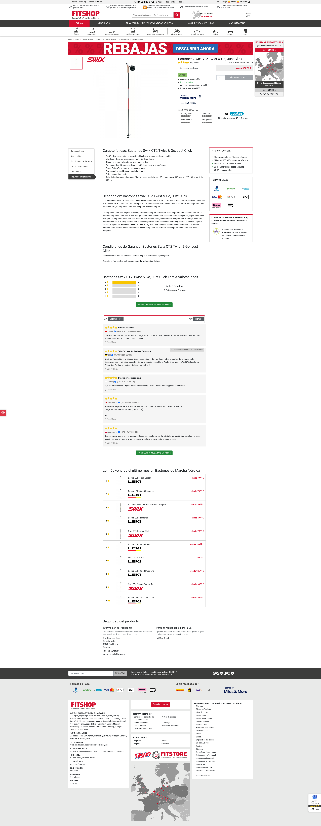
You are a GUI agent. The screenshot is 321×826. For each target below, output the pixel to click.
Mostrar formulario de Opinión (154, 304)
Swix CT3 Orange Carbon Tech (141, 584)
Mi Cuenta (244, 2)
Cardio (79, 23)
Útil (108, 342)
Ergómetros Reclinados (205, 740)
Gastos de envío (140, 726)
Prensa (164, 741)
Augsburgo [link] (83, 716)
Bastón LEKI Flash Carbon (139, 478)
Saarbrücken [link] (101, 727)
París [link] (76, 771)
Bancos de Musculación (205, 728)
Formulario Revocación (143, 729)
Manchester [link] (74, 738)
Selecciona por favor (189, 68)
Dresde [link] (100, 719)
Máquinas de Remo (203, 715)
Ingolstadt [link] (107, 721)
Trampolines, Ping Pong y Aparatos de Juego (149, 23)
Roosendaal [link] (111, 751)
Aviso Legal (83, 2)
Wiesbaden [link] (74, 729)
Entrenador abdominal (205, 758)
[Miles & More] (235, 690)
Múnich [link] (109, 724)
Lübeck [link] (94, 724)
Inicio (70, 40)
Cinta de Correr (202, 712)
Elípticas (199, 706)
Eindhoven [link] (102, 751)
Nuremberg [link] (74, 727)
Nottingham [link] (85, 738)
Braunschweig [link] (76, 719)
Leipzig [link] (88, 724)
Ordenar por (115, 319)
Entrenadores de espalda (205, 761)
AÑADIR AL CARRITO (239, 78)
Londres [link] (123, 736)
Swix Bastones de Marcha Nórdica (131, 40)
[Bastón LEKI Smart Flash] (120, 547)
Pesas (198, 734)
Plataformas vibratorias (205, 771)
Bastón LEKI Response (138, 518)
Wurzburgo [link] (84, 729)
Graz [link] (72, 745)
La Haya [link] (93, 751)
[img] (200, 96)
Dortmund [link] (93, 719)
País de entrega (221, 2)
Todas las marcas (203, 776)
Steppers (199, 749)
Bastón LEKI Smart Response (141, 491)
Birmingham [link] (88, 736)
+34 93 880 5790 (270, 94)
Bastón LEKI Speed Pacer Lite (141, 597)
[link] (217, 189)
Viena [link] (107, 745)
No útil (115, 342)
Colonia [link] (81, 724)
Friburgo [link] (81, 721)
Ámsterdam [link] (74, 751)
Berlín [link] (91, 716)
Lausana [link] (85, 758)
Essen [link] (124, 719)
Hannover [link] (99, 721)
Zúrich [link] (92, 758)
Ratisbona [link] (84, 727)
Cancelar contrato (160, 704)
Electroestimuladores (204, 767)
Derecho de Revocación (171, 726)
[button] (76, 63)
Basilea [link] (73, 758)
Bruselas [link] (81, 764)
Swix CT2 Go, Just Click (138, 531)
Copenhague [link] (75, 777)
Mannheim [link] (102, 724)
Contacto (98, 2)
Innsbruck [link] (79, 745)
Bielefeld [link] (97, 716)
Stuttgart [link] (118, 727)
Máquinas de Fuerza (204, 718)
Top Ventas (75, 171)
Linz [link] (94, 745)
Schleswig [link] (110, 727)
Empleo (91, 2)
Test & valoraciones (79, 166)
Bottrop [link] (116, 716)
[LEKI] (136, 482)
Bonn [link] (110, 716)
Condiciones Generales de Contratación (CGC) (144, 718)
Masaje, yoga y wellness (201, 23)
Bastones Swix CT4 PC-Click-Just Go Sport (147, 504)
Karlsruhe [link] (116, 721)
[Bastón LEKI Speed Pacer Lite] (120, 600)
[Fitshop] (85, 15)
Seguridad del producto (80, 177)
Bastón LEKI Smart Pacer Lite (141, 571)
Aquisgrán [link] (74, 716)
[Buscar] (177, 15)
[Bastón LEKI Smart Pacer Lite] (120, 573)
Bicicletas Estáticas (203, 709)
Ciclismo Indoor (202, 731)
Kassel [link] (123, 721)
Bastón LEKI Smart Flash (139, 544)
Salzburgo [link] (100, 745)
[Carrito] (249, 14)
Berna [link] (79, 758)
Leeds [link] (80, 736)
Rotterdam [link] (121, 751)
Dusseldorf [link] (108, 719)
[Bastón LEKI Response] (120, 520)
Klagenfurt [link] (87, 745)
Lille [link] (71, 771)
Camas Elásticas (202, 721)
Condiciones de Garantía (81, 161)
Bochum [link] (104, 716)
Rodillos (199, 746)
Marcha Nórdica (87, 40)
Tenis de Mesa (201, 725)
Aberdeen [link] (74, 736)
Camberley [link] (98, 736)
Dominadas (200, 764)
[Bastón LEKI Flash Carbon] (120, 480)
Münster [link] (116, 724)
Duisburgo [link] (117, 719)
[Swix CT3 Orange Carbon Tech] (120, 587)
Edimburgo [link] (107, 736)
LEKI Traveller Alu (136, 557)
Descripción (75, 156)
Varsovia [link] (73, 783)
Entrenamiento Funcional (206, 755)
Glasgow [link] (115, 736)
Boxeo (198, 737)
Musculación (104, 23)
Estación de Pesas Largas (206, 752)
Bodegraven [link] (85, 751)
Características (77, 151)
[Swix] (96, 59)
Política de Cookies (141, 723)
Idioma (233, 2)
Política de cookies (169, 717)
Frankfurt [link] (74, 721)
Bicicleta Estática (202, 743)
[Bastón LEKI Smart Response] (120, 494)
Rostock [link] (92, 727)
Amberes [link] (73, 764)
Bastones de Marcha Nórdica (106, 40)
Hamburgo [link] (90, 721)
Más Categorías (237, 23)
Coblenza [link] (74, 724)
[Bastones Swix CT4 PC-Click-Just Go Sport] (120, 507)
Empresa (74, 2)
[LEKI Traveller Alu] (120, 560)
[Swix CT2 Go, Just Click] (120, 533)
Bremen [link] (85, 719)
